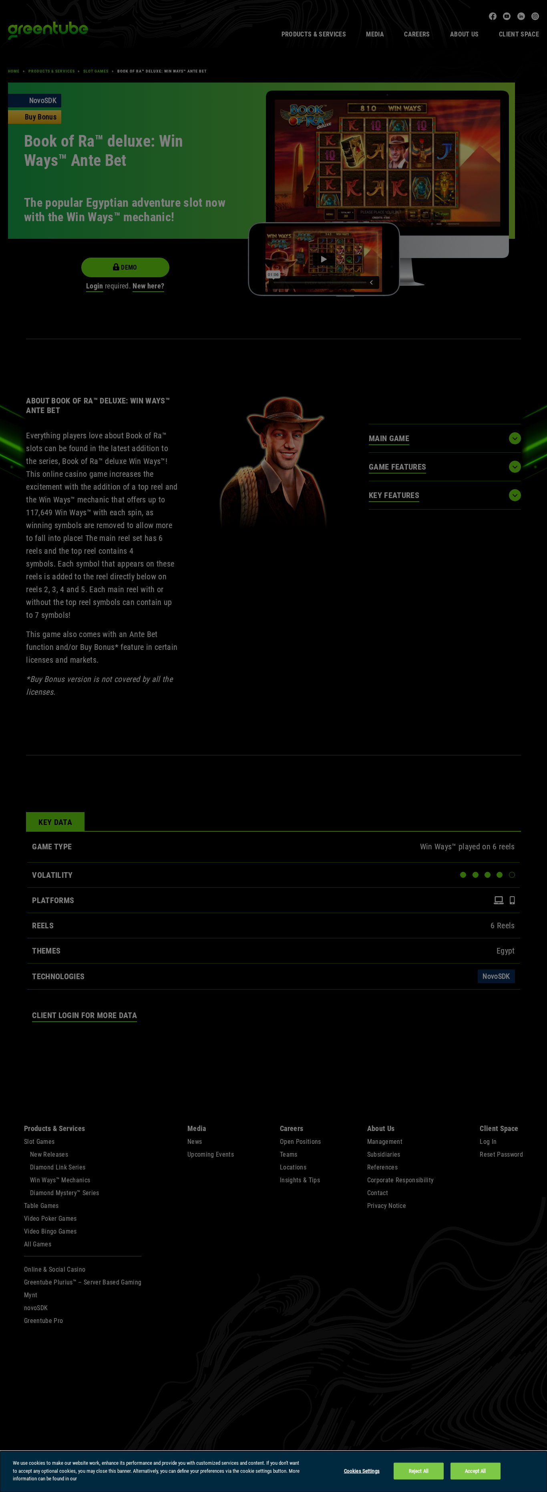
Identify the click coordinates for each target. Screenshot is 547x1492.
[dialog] (273, 1471)
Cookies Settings (362, 1471)
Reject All (418, 1471)
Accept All (475, 1471)
